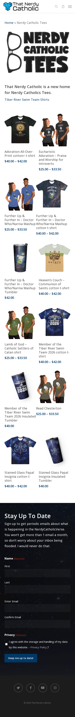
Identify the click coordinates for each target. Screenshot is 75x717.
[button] (70, 6)
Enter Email (11, 601)
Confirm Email (13, 617)
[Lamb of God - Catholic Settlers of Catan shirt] (20, 322)
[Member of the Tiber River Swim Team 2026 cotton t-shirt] (54, 322)
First (7, 566)
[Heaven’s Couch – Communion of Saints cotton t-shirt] (54, 258)
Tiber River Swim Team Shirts (27, 99)
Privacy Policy (38, 647)
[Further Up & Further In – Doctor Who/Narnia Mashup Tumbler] (20, 258)
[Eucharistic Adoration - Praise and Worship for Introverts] (54, 129)
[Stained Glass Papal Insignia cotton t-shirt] (20, 450)
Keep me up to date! (20, 658)
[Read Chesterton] (52, 386)
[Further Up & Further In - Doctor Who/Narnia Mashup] (20, 194)
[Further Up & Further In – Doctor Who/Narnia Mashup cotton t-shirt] (52, 194)
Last (7, 582)
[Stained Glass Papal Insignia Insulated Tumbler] (54, 450)
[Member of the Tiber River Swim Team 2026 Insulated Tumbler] (20, 386)
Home (9, 23)
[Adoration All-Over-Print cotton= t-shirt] (20, 129)
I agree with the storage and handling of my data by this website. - (38, 644)
